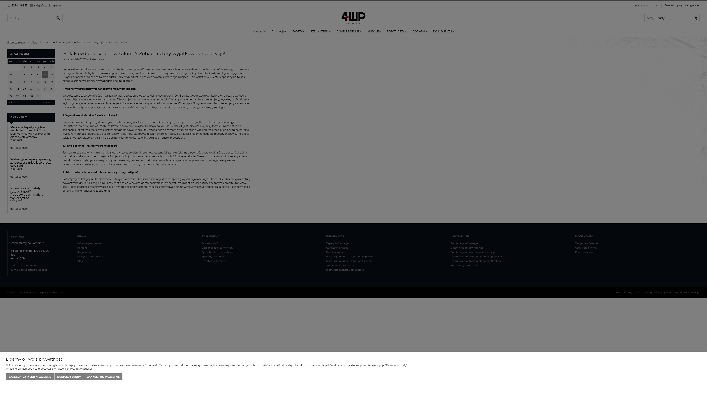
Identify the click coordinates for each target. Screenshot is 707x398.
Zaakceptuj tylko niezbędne (30, 376)
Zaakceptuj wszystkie (103, 376)
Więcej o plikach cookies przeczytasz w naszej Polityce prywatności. (49, 368)
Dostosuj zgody (69, 376)
